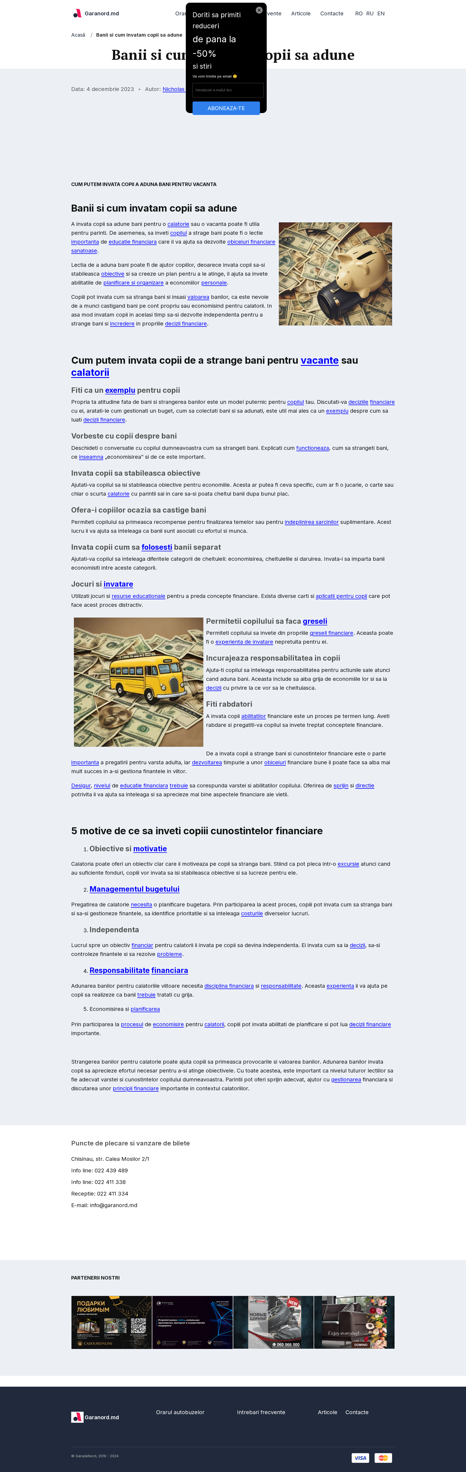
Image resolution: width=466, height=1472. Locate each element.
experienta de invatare (244, 642)
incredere (122, 323)
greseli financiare (331, 633)
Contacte (332, 13)
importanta (85, 242)
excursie (348, 864)
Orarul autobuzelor (180, 1412)
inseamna (91, 457)
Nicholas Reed (181, 89)
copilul (178, 233)
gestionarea (346, 1079)
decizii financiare (186, 323)
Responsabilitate (120, 970)
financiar (142, 945)
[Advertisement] (233, 136)
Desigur (81, 785)
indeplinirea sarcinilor (312, 522)
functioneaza (312, 448)
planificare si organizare (133, 282)
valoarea (198, 297)
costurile (252, 913)
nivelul (102, 785)
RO (359, 13)
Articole (301, 13)
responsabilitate (281, 986)
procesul (132, 1024)
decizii (213, 688)
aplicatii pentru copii (341, 596)
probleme (169, 954)
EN (381, 13)
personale (214, 282)
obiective (112, 274)
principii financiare (136, 1088)
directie (364, 785)
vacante (320, 360)
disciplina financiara (229, 986)
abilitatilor (253, 716)
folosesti (157, 547)
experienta (340, 986)
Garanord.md (102, 13)
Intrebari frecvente (261, 1412)
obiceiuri (275, 762)
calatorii (90, 372)
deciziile (358, 402)
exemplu (120, 390)
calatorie (178, 224)
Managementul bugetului (135, 889)
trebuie (179, 785)
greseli (315, 621)
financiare (382, 402)
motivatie (150, 848)
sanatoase (84, 250)
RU (370, 13)
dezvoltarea (207, 762)
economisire (168, 1024)
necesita (141, 904)
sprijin (341, 785)
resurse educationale (138, 596)
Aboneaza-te (226, 108)
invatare (118, 584)
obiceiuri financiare (251, 242)
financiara (169, 970)
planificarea (145, 1009)
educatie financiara (133, 242)
